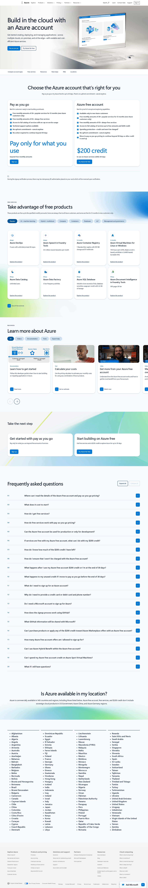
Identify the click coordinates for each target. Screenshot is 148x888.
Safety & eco (105, 884)
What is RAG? (123, 877)
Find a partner (78, 861)
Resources (76, 3)
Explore (33, 3)
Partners (67, 3)
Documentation (101, 855)
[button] (105, 389)
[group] (29, 369)
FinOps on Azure (35, 868)
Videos (99, 876)
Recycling (113, 884)
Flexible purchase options (37, 864)
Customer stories (11, 874)
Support (129, 3)
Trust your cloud (11, 868)
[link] (15, 72)
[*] (8, 176)
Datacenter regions (12, 864)
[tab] (12, 221)
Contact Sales (121, 3)
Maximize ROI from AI (36, 871)
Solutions (50, 3)
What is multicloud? (125, 858)
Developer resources (102, 861)
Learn (114, 3)
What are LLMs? (124, 871)
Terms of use (87, 884)
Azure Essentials (11, 871)
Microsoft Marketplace (80, 858)
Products (40, 3)
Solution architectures (59, 861)
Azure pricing (34, 858)
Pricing (59, 3)
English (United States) (16, 883)
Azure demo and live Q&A (60, 868)
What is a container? (125, 874)
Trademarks (96, 884)
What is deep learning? (126, 864)
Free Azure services (36, 861)
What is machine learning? (126, 861)
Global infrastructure (13, 861)
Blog (98, 858)
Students (99, 864)
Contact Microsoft (70, 884)
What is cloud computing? (126, 855)
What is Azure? (11, 855)
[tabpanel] (73, 263)
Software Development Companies (83, 855)
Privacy (79, 884)
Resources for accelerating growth (62, 858)
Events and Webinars (102, 868)
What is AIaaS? (123, 868)
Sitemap (60, 884)
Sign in (137, 3)
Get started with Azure (13, 858)
